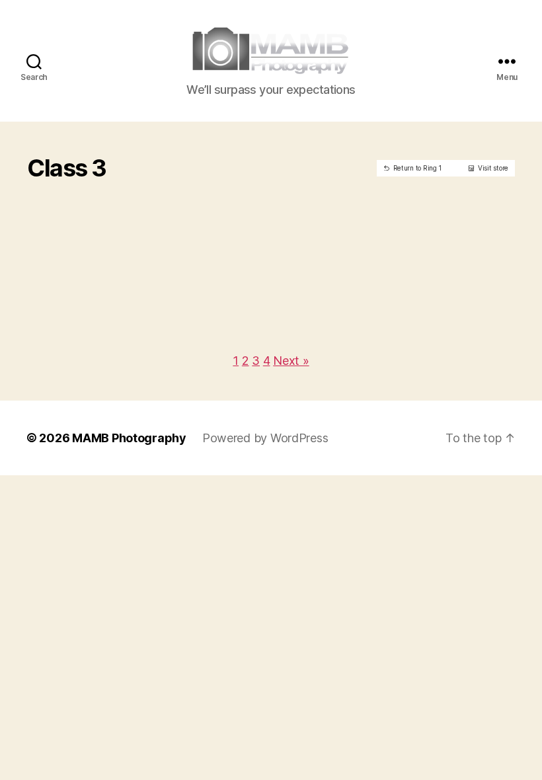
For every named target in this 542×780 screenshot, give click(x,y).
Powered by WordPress (265, 438)
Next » (291, 361)
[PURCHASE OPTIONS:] (96, 187)
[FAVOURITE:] (76, 187)
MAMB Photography (129, 438)
